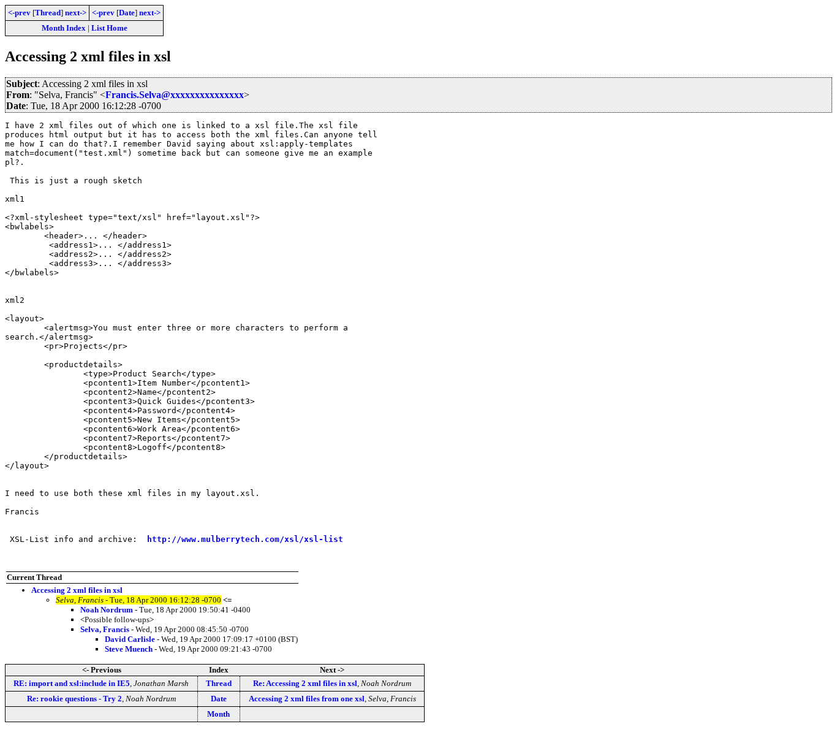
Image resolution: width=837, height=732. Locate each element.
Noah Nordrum (106, 609)
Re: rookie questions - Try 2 (74, 698)
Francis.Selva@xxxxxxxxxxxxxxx (174, 95)
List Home (109, 27)
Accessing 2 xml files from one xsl (307, 698)
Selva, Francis (104, 629)
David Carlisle (130, 639)
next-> (75, 12)
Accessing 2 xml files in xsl (77, 590)
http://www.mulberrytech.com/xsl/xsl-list (245, 539)
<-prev (19, 12)
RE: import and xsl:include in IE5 (71, 683)
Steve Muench (129, 649)
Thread (48, 12)
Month (218, 714)
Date (127, 12)
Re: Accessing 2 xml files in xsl (305, 683)
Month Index (64, 27)
